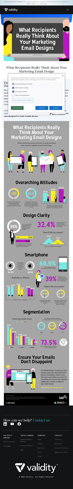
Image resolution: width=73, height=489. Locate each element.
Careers (40, 444)
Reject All (42, 108)
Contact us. (41, 420)
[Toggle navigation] (67, 10)
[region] (36, 94)
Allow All (55, 108)
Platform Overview (9, 442)
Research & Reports (27, 446)
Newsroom (41, 448)
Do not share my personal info (22, 100)
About (40, 439)
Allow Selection (17, 108)
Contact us (58, 439)
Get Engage (7, 446)
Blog (22, 450)
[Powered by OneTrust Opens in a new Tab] (57, 113)
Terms (39, 452)
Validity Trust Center (61, 452)
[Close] (63, 76)
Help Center (58, 444)
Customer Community (62, 448)
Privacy (40, 456)
